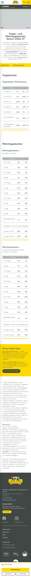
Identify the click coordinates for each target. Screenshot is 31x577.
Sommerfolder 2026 (8, 545)
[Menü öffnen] (2, 2)
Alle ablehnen (8, 573)
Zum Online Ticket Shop (11, 371)
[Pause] (2, 23)
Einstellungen (22, 573)
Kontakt (4, 537)
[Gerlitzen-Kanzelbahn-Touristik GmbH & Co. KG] (15, 2)
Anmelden (7, 511)
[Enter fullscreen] (28, 23)
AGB (3, 535)
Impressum (5, 532)
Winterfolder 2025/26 (9, 547)
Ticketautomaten (22, 57)
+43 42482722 (8, 498)
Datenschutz (6, 529)
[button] (15, 27)
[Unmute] (6, 23)
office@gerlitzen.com (9, 500)
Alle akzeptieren (15, 569)
